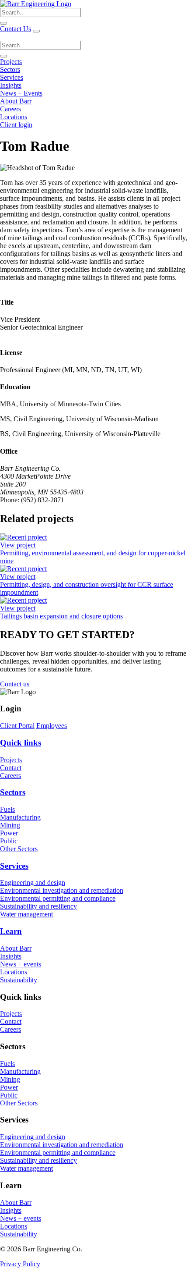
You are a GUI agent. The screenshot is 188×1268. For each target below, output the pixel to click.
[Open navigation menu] (36, 31)
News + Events (21, 93)
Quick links (20, 742)
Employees (51, 725)
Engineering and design (32, 882)
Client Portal (17, 725)
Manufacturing (20, 817)
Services (11, 77)
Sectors (10, 69)
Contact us (14, 684)
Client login (16, 124)
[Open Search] (3, 56)
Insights (10, 85)
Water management (26, 914)
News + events (20, 964)
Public (8, 841)
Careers (10, 109)
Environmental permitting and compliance (57, 898)
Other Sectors (19, 848)
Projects (11, 61)
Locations (13, 117)
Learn (11, 931)
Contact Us (15, 28)
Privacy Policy (20, 1264)
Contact (10, 767)
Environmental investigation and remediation (61, 890)
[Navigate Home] (35, 3)
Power (9, 833)
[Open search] (3, 23)
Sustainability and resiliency (38, 906)
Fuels (7, 809)
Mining (10, 825)
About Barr (15, 101)
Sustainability (18, 980)
